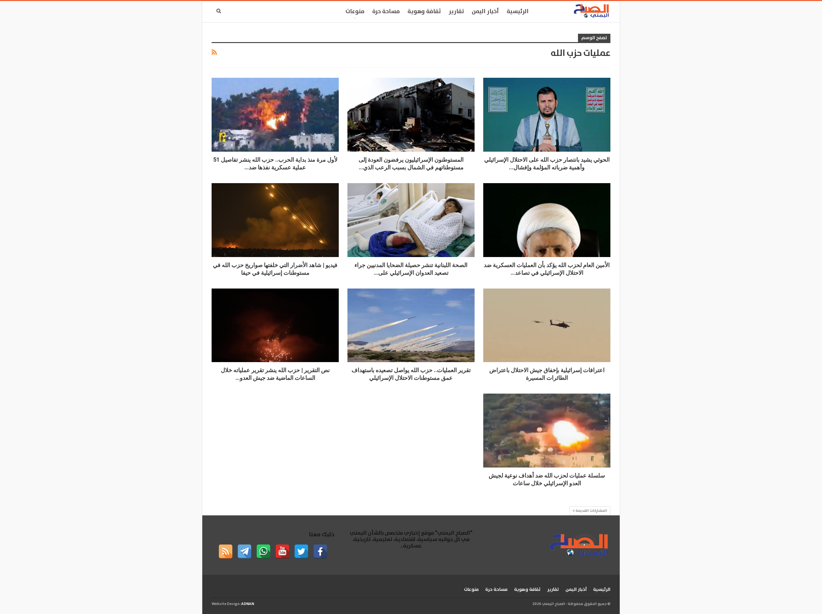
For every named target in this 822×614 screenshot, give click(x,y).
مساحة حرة (386, 11)
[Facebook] (320, 551)
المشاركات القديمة (591, 511)
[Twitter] (301, 551)
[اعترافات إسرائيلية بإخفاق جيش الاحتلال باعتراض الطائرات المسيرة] (546, 325)
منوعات (354, 11)
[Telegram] (244, 551)
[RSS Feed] (225, 551)
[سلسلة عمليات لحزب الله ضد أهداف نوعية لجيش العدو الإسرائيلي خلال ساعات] (546, 430)
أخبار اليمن (485, 11)
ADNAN (247, 604)
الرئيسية (518, 11)
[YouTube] (282, 551)
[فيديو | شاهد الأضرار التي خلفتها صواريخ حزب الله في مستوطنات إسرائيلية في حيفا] (275, 220)
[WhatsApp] (263, 551)
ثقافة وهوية (424, 11)
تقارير (456, 11)
